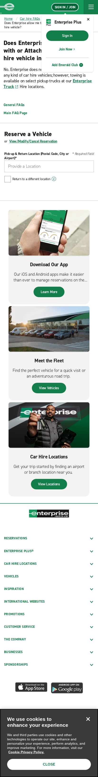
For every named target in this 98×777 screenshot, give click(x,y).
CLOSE (49, 764)
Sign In (67, 35)
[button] (91, 7)
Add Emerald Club (65, 65)
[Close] (88, 719)
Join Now (65, 49)
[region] (49, 743)
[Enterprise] (7, 7)
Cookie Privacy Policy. (26, 752)
